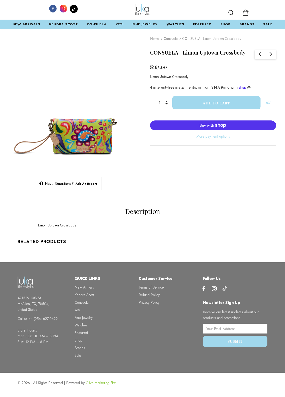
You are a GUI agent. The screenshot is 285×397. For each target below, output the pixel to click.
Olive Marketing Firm (101, 382)
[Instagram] (63, 8)
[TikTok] (74, 8)
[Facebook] (53, 8)
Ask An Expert (86, 183)
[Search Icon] (231, 12)
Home (154, 38)
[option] (68, 102)
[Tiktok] (225, 289)
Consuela (171, 38)
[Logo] (142, 10)
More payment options (213, 136)
